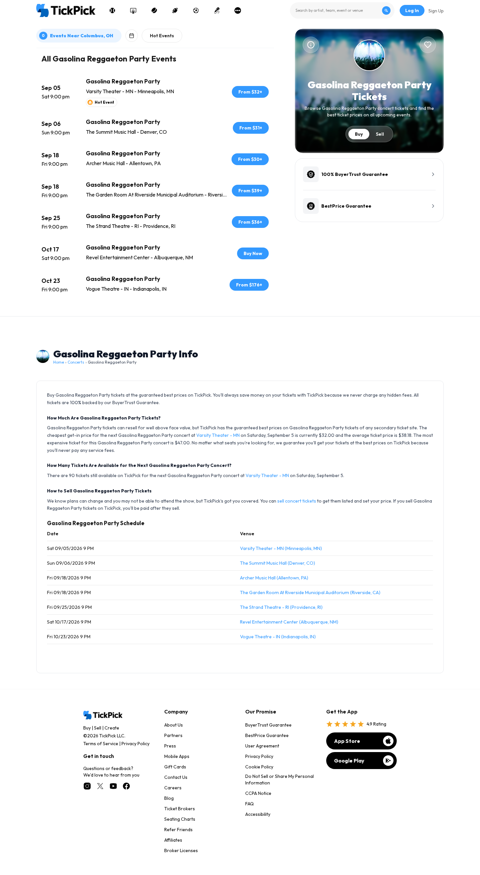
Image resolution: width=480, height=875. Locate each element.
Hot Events (162, 36)
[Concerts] (216, 10)
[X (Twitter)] (100, 786)
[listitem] (155, 92)
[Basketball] (133, 10)
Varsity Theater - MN (218, 435)
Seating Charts (179, 819)
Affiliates (173, 840)
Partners (173, 735)
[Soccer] (195, 10)
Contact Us (175, 777)
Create (111, 728)
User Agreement (262, 746)
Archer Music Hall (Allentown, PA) (274, 578)
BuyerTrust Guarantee (268, 725)
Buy (359, 134)
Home (58, 362)
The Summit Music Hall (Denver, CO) (277, 563)
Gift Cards (175, 767)
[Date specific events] (131, 35)
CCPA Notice (258, 793)
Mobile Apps (176, 756)
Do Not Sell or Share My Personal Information (279, 779)
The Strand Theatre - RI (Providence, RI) (281, 607)
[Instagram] (87, 786)
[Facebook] (126, 786)
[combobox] (342, 10)
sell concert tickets (296, 501)
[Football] (175, 10)
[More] (237, 10)
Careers (173, 788)
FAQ (249, 804)
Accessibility (257, 814)
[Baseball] (112, 10)
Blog (169, 798)
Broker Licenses (181, 850)
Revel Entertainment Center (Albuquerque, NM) (289, 622)
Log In (412, 10)
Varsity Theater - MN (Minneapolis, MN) (281, 548)
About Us (173, 725)
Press (170, 746)
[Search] (386, 10)
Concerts (76, 362)
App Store (347, 741)
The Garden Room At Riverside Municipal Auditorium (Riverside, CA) (310, 592)
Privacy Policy (135, 743)
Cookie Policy (259, 767)
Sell (380, 134)
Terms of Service (100, 743)
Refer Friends (178, 829)
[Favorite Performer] (428, 45)
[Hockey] (154, 10)
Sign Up (436, 11)
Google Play (349, 760)
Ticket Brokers (179, 809)
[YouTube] (113, 786)
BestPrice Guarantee (267, 735)
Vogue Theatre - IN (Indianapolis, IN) (278, 637)
